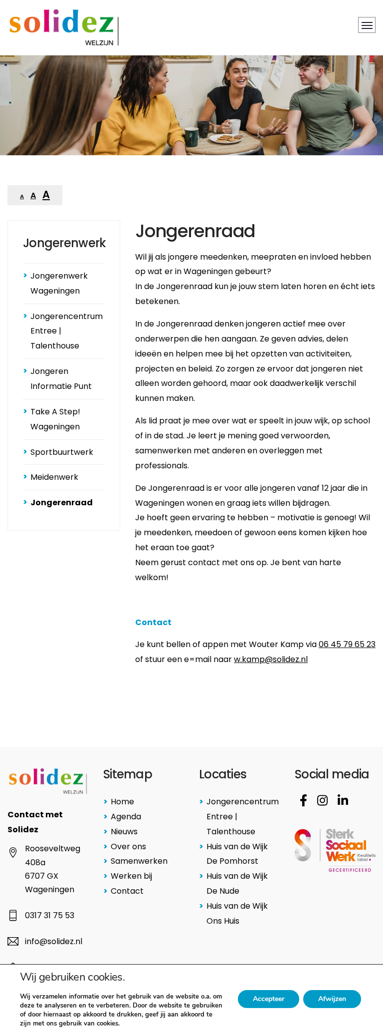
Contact (127, 891)
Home (122, 801)
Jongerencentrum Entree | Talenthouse (66, 331)
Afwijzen (332, 999)
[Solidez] (64, 27)
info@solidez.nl (53, 941)
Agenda (126, 816)
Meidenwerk (54, 477)
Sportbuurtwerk (61, 452)
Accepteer (268, 999)
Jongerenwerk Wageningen (59, 283)
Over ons (128, 846)
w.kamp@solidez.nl (271, 659)
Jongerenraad (61, 502)
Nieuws (124, 831)
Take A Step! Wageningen (55, 419)
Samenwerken (139, 861)
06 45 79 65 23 (347, 644)
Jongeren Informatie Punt (61, 378)
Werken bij (131, 876)
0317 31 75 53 (49, 915)
